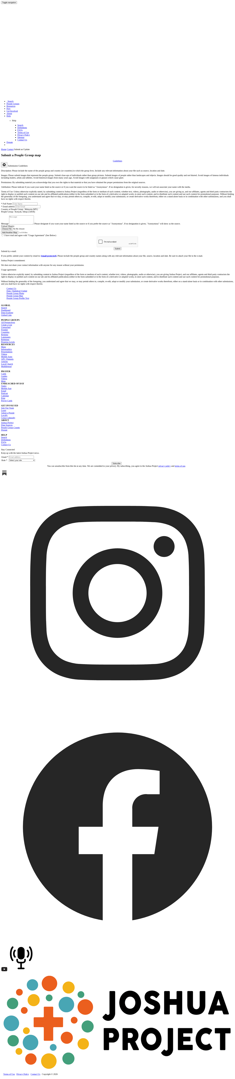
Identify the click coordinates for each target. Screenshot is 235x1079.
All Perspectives (8, 322)
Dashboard (5, 310)
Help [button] (9, 116)
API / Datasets (7, 359)
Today (4, 386)
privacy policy (164, 466)
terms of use (180, 466)
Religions (5, 339)
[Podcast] (21, 972)
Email (3, 391)
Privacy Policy (23, 135)
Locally (4, 415)
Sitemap (20, 137)
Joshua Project (7, 423)
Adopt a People (7, 413)
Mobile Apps (6, 357)
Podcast (4, 393)
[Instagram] (117, 708)
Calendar (5, 396)
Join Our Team (7, 408)
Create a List (6, 325)
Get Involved (12, 111)
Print (3, 398)
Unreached (5, 327)
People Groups (13, 104)
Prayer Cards (6, 401)
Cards (3, 374)
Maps (3, 347)
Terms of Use (23, 132)
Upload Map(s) (7, 226)
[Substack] (4, 475)
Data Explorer (7, 312)
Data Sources (7, 425)
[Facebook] (117, 942)
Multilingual (6, 366)
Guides (4, 376)
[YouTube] (4, 972)
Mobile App (6, 388)
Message (5, 224)
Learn (3, 410)
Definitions (22, 127)
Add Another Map (9, 232)
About (9, 113)
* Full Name (6, 204)
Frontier (4, 330)
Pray (8, 108)
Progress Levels (8, 342)
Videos (4, 354)
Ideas (3, 381)
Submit (117, 249)
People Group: (18, 212)
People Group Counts (10, 427)
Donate (10, 142)
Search (10, 101)
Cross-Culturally (8, 418)
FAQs (20, 130)
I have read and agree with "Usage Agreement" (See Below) (30, 235)
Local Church (7, 364)
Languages (5, 337)
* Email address (8, 206)
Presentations (6, 352)
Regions (4, 334)
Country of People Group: (19, 209)
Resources (11, 106)
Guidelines (117, 161)
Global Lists (6, 315)
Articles (4, 361)
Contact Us (22, 140)
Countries (5, 332)
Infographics (6, 349)
